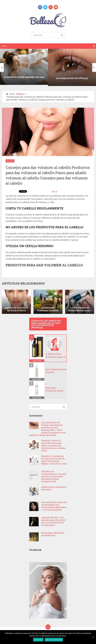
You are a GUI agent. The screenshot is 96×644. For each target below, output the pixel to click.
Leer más (36, 360)
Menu (4, 46)
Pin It (54, 191)
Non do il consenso (54, 640)
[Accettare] (93, 637)
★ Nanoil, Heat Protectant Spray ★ (56, 355)
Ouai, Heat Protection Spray (55, 389)
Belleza (20, 94)
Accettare (38, 640)
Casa (11, 94)
